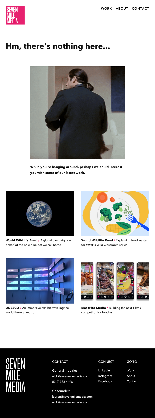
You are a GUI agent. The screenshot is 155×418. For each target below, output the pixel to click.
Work (106, 8)
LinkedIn (104, 370)
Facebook (105, 381)
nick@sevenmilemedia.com (70, 376)
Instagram (105, 376)
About (122, 8)
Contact (140, 8)
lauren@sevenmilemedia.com (72, 396)
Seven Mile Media (15, 375)
